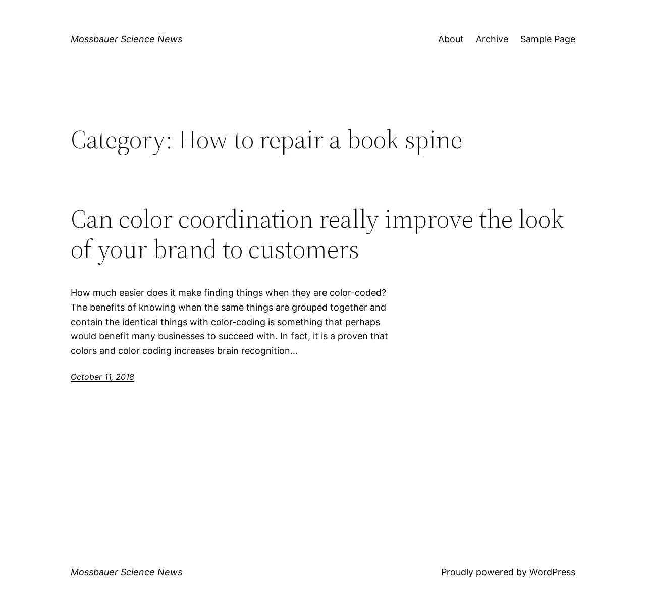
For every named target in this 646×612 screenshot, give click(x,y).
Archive (492, 39)
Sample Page (547, 39)
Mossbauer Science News (126, 39)
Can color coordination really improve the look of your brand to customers (317, 233)
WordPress (552, 572)
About (451, 39)
